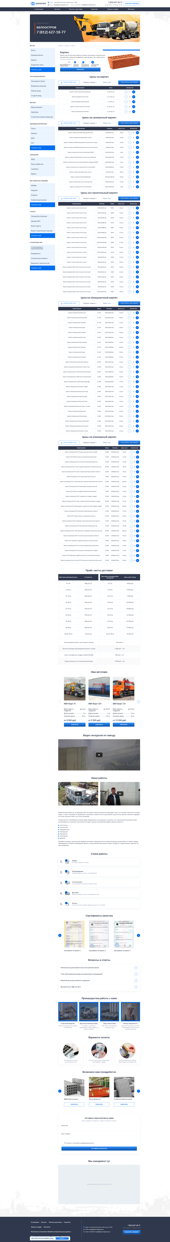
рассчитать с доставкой (129, 82)
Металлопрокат (36, 107)
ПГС (32, 143)
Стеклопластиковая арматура (42, 117)
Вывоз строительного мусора (41, 231)
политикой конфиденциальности (83, 1143)
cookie (51, 1238)
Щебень (34, 133)
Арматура (34, 112)
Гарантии (94, 9)
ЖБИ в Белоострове (71, 1099)
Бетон (33, 50)
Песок (33, 128)
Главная (60, 45)
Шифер (33, 185)
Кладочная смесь (37, 65)
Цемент (34, 60)
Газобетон (34, 169)
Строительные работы (39, 258)
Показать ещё (36, 69)
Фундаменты (35, 253)
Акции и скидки (112, 9)
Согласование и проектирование (37, 248)
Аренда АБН (35, 221)
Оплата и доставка (76, 9)
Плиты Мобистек (37, 164)
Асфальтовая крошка (39, 200)
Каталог (57, 9)
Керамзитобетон (37, 55)
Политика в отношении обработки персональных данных (51, 1231)
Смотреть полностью (67, 59)
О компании (38, 9)
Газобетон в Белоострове (123, 1099)
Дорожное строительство (40, 263)
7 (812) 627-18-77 (115, 2)
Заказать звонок (132, 3)
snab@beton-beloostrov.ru (88, 5)
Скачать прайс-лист (70, 82)
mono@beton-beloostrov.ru (61, 5)
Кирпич (33, 174)
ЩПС (33, 138)
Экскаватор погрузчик (39, 216)
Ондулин (34, 190)
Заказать (80, 69)
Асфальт (34, 195)
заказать (74, 1104)
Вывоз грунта (36, 226)
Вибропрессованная (38, 86)
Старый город (36, 96)
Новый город (36, 91)
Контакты (131, 9)
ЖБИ (33, 159)
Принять (62, 1238)
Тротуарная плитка (38, 81)
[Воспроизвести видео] (99, 755)
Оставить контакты (99, 1148)
